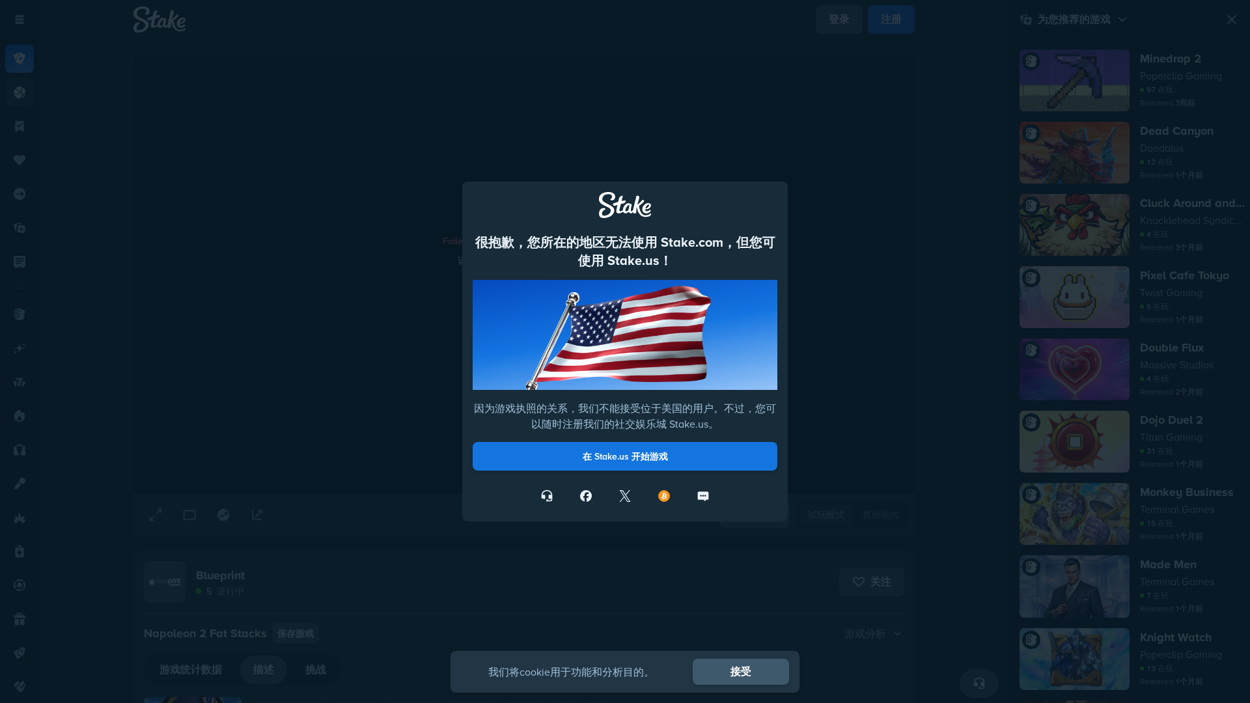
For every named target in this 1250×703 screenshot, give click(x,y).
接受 (740, 671)
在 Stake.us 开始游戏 (625, 456)
